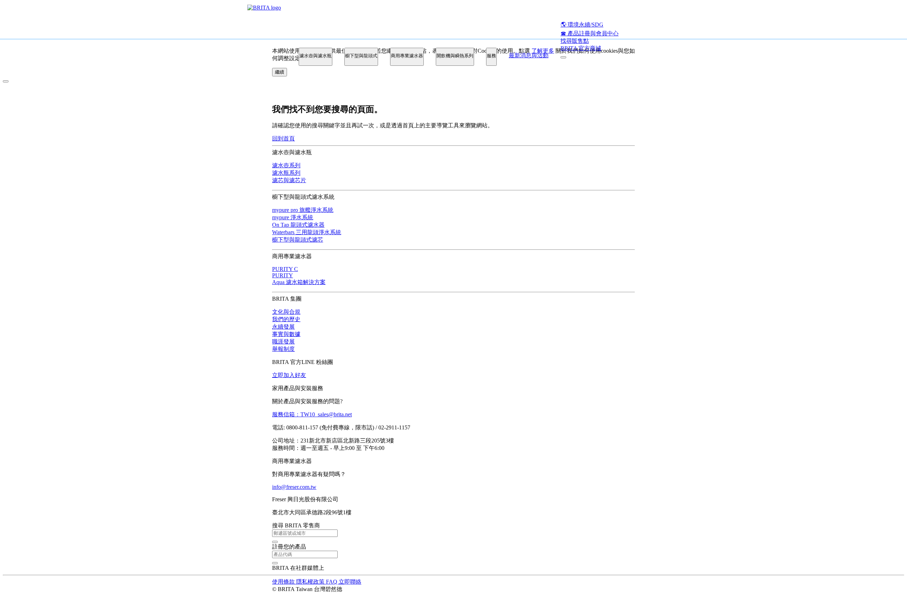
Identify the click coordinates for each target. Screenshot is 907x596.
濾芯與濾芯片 (289, 180)
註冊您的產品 (289, 547)
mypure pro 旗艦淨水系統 (302, 210)
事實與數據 (286, 334)
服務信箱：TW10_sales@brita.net (312, 414)
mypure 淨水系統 (292, 217)
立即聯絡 (350, 582)
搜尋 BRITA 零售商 (296, 525)
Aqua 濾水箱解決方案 (299, 282)
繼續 (279, 72)
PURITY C (285, 269)
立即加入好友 (289, 375)
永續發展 (283, 327)
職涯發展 (283, 341)
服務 (491, 55)
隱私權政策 (311, 582)
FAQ (332, 582)
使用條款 (284, 582)
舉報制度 (283, 349)
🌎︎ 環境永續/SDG (581, 25)
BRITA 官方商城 (580, 48)
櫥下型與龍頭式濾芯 (297, 240)
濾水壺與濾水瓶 (315, 55)
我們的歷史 (286, 319)
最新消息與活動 (528, 55)
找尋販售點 (574, 41)
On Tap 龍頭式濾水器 (298, 225)
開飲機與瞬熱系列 (454, 55)
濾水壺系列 (286, 165)
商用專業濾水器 (407, 55)
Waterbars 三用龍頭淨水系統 (306, 232)
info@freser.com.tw (294, 487)
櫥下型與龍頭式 (361, 55)
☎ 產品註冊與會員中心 (589, 33)
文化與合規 (286, 312)
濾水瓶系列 (286, 173)
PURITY (282, 275)
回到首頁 (283, 138)
